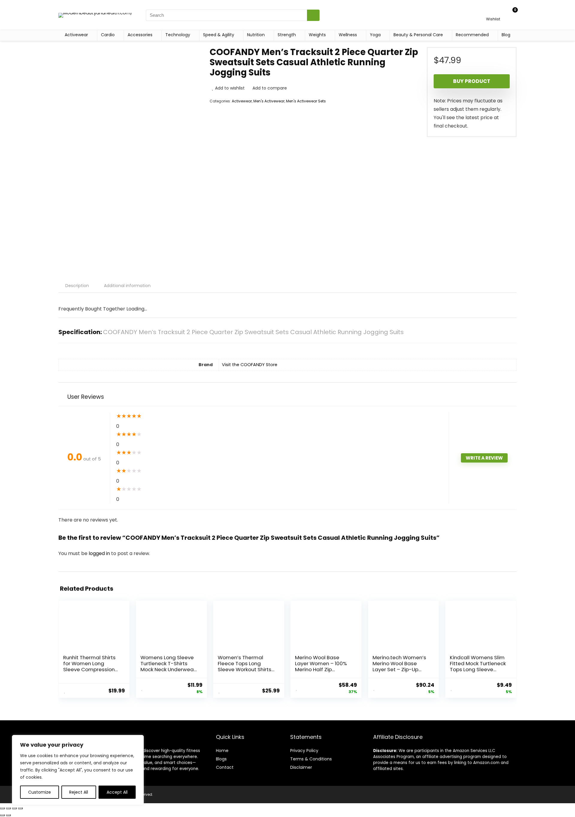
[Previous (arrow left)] (2, 815)
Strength (287, 35)
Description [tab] (77, 286)
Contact (225, 767)
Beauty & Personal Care (418, 35)
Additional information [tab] (127, 286)
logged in (100, 553)
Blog (506, 35)
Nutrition (256, 35)
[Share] (14, 808)
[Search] (313, 15)
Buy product (471, 81)
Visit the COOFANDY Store (249, 365)
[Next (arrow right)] (8, 815)
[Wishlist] (493, 12)
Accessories (140, 35)
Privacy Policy (304, 751)
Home (222, 751)
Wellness (348, 35)
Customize (39, 792)
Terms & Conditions (311, 759)
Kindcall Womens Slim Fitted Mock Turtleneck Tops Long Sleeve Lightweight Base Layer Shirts (478, 669)
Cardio (108, 35)
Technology (177, 35)
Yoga (375, 35)
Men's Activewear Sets (306, 101)
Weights (317, 35)
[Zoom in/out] (2, 808)
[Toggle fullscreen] (8, 808)
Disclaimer (301, 767)
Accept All (117, 792)
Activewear (76, 35)
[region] (78, 770)
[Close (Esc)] (20, 808)
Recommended (472, 35)
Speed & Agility (218, 35)
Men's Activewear (269, 101)
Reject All (78, 792)
